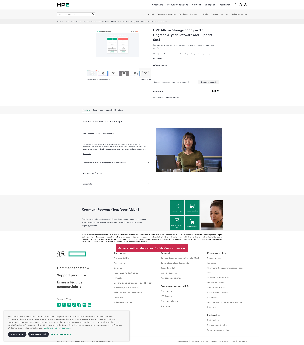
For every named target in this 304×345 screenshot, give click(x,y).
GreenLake (157, 4)
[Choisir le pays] (240, 4)
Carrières (118, 268)
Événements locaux (169, 301)
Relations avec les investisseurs (128, 292)
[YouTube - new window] (84, 305)
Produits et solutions (177, 4)
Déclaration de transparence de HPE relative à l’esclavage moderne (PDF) (133, 285)
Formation (211, 263)
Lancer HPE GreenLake (114, 110)
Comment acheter (192, 226)
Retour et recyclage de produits (175, 263)
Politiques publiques (123, 302)
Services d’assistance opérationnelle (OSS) (180, 258)
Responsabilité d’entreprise (126, 273)
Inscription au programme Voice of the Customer (224, 304)
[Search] (93, 14)
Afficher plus (157, 58)
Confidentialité (182, 341)
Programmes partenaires (218, 330)
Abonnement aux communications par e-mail (225, 270)
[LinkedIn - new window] (59, 305)
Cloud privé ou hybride (82, 22)
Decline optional (38, 334)
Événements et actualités (175, 286)
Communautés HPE (216, 287)
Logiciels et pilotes (169, 273)
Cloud (72, 22)
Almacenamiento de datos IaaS (99, 22)
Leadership (119, 297)
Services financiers (215, 282)
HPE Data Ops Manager (116, 22)
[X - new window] (64, 305)
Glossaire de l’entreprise (217, 277)
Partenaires (213, 315)
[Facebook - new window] (79, 305)
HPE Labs (118, 278)
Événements (166, 291)
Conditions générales (199, 341)
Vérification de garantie (171, 278)
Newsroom (165, 306)
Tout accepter (17, 334)
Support (165, 253)
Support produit (70, 275)
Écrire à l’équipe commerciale (69, 284)
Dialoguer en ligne (177, 211)
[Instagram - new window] (69, 305)
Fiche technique (158, 91)
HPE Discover (166, 296)
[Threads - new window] (74, 305)
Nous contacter (214, 258)
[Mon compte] (245, 4)
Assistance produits (192, 211)
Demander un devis (208, 82)
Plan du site (242, 341)
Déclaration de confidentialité (57, 328)
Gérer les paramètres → (61, 334)
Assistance (225, 4)
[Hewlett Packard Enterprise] (63, 4)
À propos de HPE (121, 258)
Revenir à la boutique (63, 22)
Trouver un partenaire (217, 325)
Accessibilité (119, 263)
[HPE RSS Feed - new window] (89, 305)
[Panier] (235, 4)
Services (196, 4)
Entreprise (210, 4)
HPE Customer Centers (217, 292)
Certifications (213, 320)
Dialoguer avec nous (172, 97)
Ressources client (217, 253)
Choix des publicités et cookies (223, 341)
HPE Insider (212, 297)
